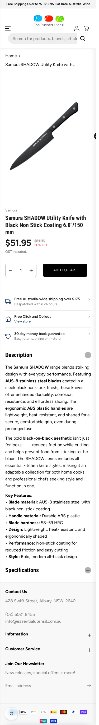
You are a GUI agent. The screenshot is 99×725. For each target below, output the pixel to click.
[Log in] (77, 28)
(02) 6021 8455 (20, 614)
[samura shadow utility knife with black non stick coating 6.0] (45, 136)
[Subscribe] (89, 686)
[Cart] (86, 28)
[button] (8, 28)
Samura (11, 210)
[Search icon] (82, 38)
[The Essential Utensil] (48, 21)
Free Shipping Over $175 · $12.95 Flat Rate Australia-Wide (48, 4)
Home (11, 55)
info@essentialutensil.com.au (33, 621)
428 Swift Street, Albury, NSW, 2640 (40, 600)
